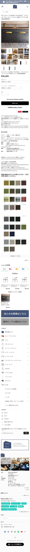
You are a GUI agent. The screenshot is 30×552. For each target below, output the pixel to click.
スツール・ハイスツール (10, 348)
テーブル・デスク (9, 356)
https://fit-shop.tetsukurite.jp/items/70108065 (17, 126)
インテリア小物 (8, 372)
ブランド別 (7, 393)
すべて (4, 269)
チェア (6, 340)
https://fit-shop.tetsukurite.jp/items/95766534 (12, 158)
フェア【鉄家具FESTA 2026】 (12, 405)
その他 (6, 385)
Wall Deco (7, 368)
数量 (2, 92)
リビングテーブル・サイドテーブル (13, 360)
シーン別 (7, 397)
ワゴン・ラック (8, 364)
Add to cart (15, 103)
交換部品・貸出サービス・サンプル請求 (14, 401)
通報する (26, 260)
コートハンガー (8, 376)
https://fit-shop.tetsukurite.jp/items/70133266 (17, 127)
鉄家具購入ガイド (9, 332)
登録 (26, 433)
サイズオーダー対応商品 (10, 389)
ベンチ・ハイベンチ (9, 352)
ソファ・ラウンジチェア (10, 336)
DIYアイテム (8, 380)
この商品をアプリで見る (15, 256)
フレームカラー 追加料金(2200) (8, 85)
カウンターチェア (9, 344)
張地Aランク (4, 79)
